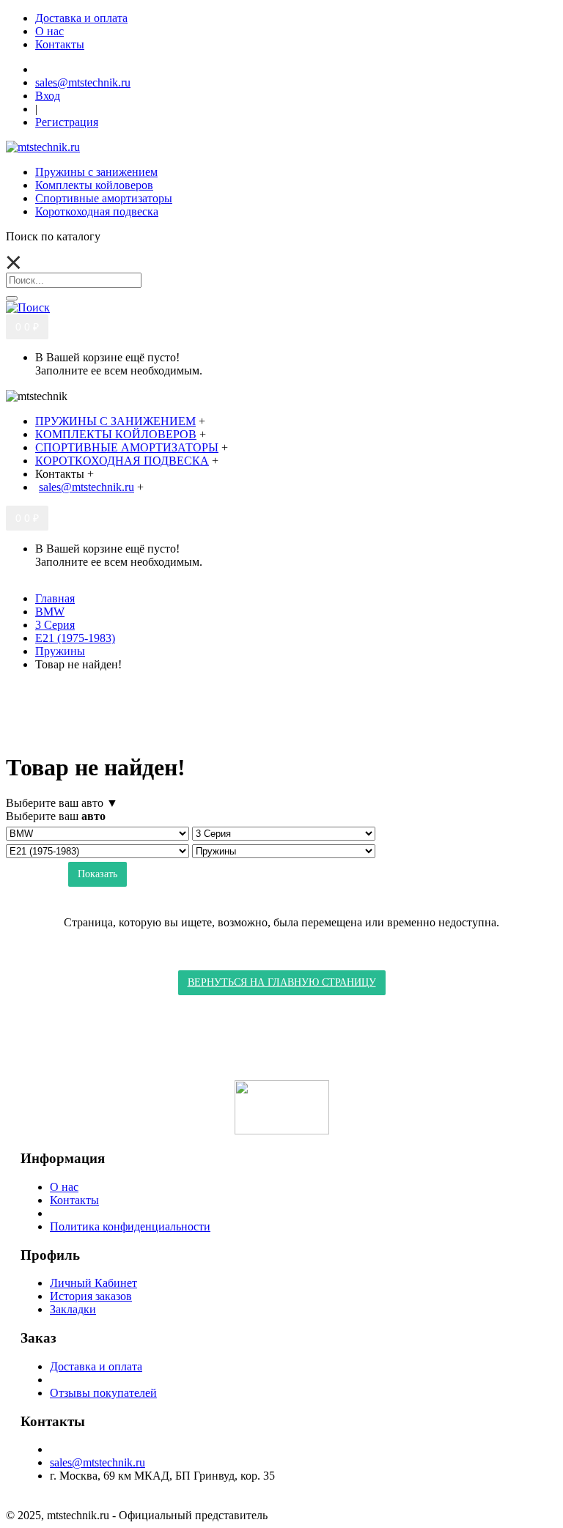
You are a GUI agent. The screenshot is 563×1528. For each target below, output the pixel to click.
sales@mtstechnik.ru (97, 1462)
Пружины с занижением (96, 172)
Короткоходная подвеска (96, 211)
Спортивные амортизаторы (103, 198)
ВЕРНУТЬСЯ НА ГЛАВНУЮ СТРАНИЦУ (282, 982)
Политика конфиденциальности (130, 1226)
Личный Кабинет (93, 1283)
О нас (64, 1187)
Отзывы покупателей (103, 1393)
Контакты (74, 1200)
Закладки (73, 1309)
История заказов (91, 1296)
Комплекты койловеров (94, 185)
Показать (97, 873)
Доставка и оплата (96, 1366)
